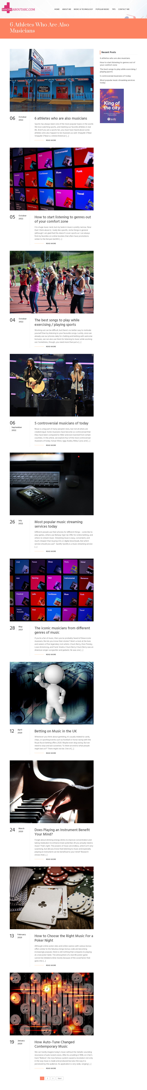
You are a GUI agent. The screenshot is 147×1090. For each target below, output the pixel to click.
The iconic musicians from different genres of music (62, 630)
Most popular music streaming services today (58, 524)
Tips (113, 9)
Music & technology (83, 9)
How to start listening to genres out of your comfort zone (63, 219)
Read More (51, 140)
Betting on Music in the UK (56, 731)
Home (56, 9)
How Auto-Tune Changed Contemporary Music (55, 1044)
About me (66, 9)
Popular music (102, 9)
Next (60, 1078)
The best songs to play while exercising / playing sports (57, 322)
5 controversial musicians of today (61, 423)
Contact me (123, 9)
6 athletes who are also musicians (61, 119)
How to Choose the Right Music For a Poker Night (64, 938)
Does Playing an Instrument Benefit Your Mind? (62, 832)
